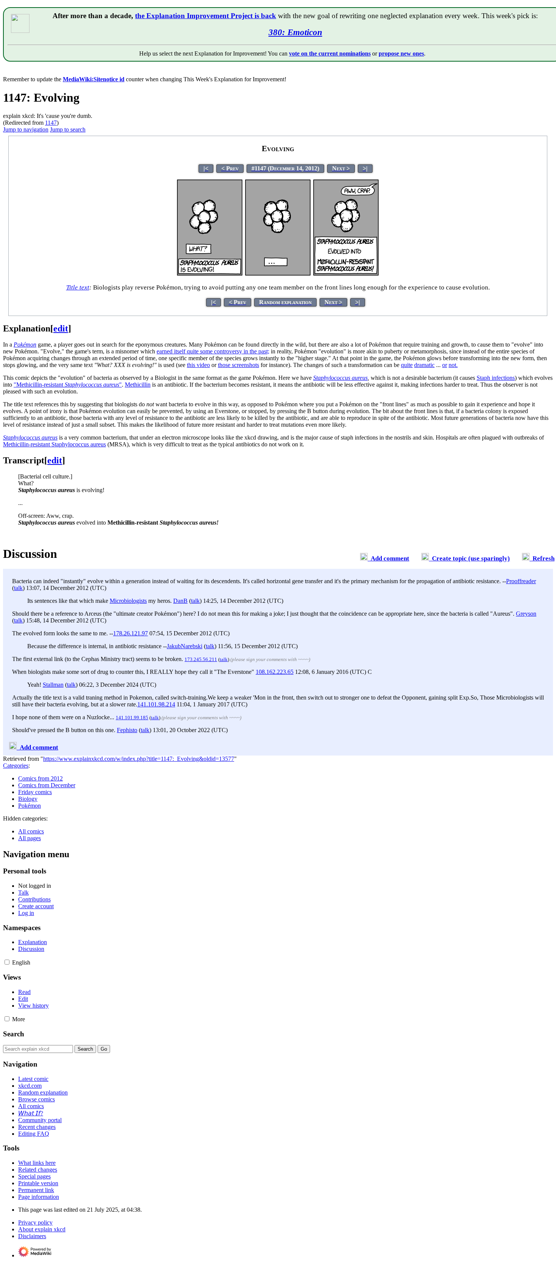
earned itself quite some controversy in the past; (213, 351)
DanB (180, 601)
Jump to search (67, 129)
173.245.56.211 (201, 659)
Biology (27, 799)
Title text (77, 287)
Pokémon (29, 805)
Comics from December (46, 785)
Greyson (526, 613)
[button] (7, 962)
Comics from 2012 (40, 778)
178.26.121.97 (130, 633)
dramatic (424, 365)
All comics (31, 831)
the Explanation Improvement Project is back (205, 16)
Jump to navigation (25, 129)
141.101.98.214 (156, 704)
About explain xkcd (41, 1229)
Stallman (53, 684)
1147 (51, 122)
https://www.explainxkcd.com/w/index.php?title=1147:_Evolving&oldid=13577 (138, 759)
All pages (29, 838)
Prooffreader (521, 581)
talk (18, 588)
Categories (15, 765)
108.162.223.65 (275, 672)
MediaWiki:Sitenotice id (93, 79)
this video (198, 365)
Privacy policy (35, 1222)
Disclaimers (32, 1236)
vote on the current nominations (330, 53)
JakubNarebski (184, 646)
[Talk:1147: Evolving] (364, 558)
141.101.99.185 (132, 717)
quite (407, 365)
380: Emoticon (295, 32)
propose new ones (401, 53)
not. (453, 365)
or (444, 365)
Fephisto (127, 730)
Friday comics (35, 792)
